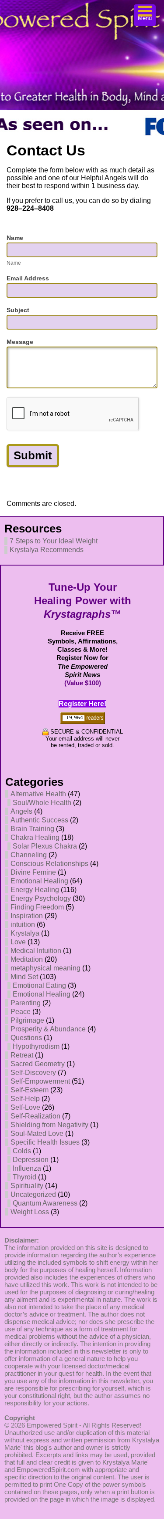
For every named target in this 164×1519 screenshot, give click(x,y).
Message (20, 341)
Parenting (25, 1003)
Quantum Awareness (45, 1203)
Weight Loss (29, 1212)
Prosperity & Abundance (48, 1029)
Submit (33, 455)
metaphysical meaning (45, 968)
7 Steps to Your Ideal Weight (54, 541)
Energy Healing (34, 889)
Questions (26, 1037)
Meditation (26, 959)
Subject (18, 309)
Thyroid (24, 1177)
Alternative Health (38, 794)
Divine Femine (33, 872)
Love (18, 942)
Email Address (28, 278)
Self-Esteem (29, 1090)
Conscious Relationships (49, 863)
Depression (31, 1159)
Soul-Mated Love (36, 1133)
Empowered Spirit (52, 1425)
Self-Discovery (33, 1072)
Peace (20, 1011)
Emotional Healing (39, 881)
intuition (22, 924)
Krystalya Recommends (47, 549)
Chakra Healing (34, 837)
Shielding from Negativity (49, 1124)
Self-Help (25, 1098)
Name (15, 237)
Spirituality (26, 1185)
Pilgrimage (27, 1020)
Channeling (28, 855)
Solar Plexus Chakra (45, 846)
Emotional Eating (39, 985)
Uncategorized (33, 1194)
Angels (21, 811)
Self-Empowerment (40, 1081)
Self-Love (25, 1107)
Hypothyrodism (36, 1046)
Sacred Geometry (37, 1064)
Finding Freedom (37, 907)
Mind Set (24, 976)
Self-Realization (35, 1116)
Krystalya (24, 933)
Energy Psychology (40, 898)
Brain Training (32, 828)
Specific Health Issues (45, 1142)
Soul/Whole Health (42, 802)
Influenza (27, 1168)
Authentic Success (39, 820)
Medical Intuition (35, 950)
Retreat (21, 1055)
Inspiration (26, 915)
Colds (22, 1151)
